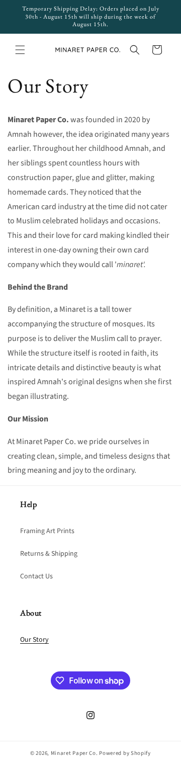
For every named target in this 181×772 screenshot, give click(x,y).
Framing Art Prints (47, 531)
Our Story (34, 640)
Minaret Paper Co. (74, 753)
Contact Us (36, 576)
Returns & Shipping (48, 554)
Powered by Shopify (125, 753)
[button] (20, 50)
